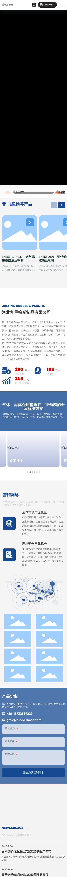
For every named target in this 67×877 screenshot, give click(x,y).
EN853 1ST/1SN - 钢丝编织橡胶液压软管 (18, 258)
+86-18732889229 (19, 714)
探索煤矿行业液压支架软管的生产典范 (26, 851)
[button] (61, 205)
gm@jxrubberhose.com (23, 720)
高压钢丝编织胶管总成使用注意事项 (25, 875)
